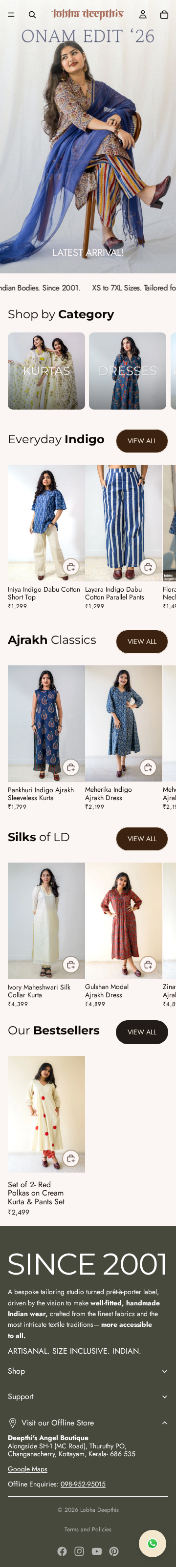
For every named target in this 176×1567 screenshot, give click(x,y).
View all (142, 441)
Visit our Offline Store (58, 1422)
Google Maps (27, 1469)
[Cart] (164, 14)
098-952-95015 (83, 1484)
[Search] (32, 14)
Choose (79, 567)
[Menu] (11, 14)
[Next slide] (157, 371)
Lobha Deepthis (99, 1509)
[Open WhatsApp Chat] (152, 1543)
